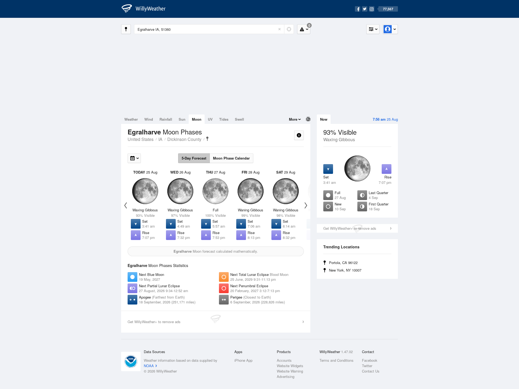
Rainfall (165, 119)
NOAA (149, 365)
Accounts (284, 360)
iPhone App (243, 360)
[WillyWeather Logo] (146, 9)
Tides (223, 119)
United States (141, 139)
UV (210, 119)
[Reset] (279, 29)
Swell (239, 119)
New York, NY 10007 (345, 270)
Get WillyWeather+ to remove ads (349, 228)
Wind (148, 119)
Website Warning (290, 371)
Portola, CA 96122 (343, 262)
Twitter (367, 365)
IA (160, 139)
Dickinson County (184, 139)
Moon (196, 119)
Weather (131, 119)
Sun (182, 119)
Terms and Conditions (337, 360)
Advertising (285, 376)
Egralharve (207, 139)
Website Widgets (290, 365)
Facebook (369, 360)
